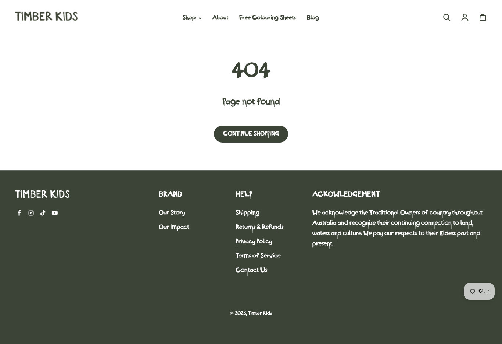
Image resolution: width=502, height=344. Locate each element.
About (220, 17)
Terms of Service (258, 256)
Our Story (172, 213)
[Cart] (482, 17)
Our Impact (174, 227)
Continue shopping (251, 133)
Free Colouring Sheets (267, 17)
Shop (190, 17)
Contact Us (251, 270)
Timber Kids (260, 314)
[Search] (446, 17)
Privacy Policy (254, 242)
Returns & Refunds (259, 227)
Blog (313, 17)
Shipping (247, 213)
